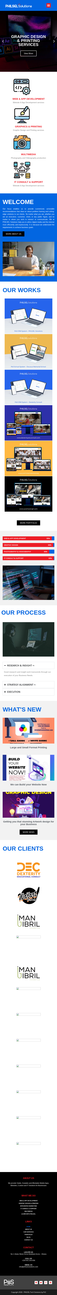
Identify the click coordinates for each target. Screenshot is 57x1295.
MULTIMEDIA (28, 154)
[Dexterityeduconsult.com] (25, 423)
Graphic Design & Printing (28, 1203)
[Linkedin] (50, 1282)
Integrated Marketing (28, 1206)
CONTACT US (28, 1240)
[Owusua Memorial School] (25, 352)
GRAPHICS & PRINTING (28, 126)
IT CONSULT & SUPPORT (28, 182)
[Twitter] (41, 1282)
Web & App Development (28, 1200)
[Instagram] (45, 1282)
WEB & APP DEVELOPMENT (28, 99)
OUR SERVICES (28, 1232)
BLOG (28, 1237)
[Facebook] (36, 1282)
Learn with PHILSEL (28, 1214)
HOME (28, 1226)
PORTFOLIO (28, 1234)
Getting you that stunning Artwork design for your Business (28, 823)
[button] (48, 5)
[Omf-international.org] (25, 458)
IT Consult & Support (29, 1208)
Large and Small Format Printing (28, 747)
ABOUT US (28, 1229)
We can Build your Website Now (28, 784)
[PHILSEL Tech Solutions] (25, 316)
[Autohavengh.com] (25, 494)
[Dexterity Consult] (25, 387)
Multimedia (29, 1211)
